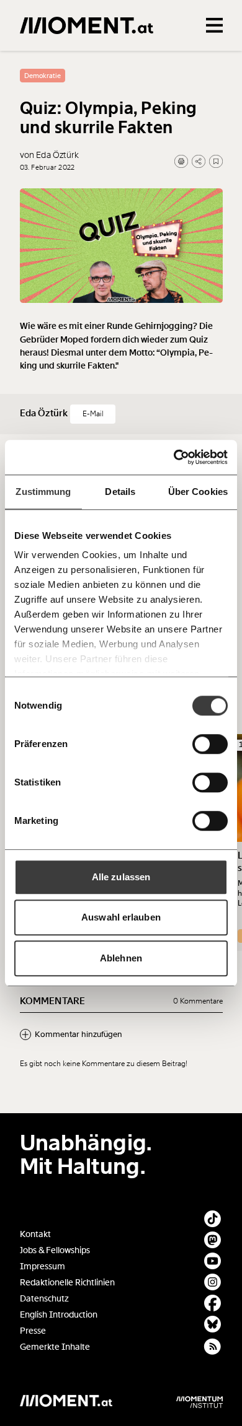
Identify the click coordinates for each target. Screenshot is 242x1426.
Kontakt (35, 1234)
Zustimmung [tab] (43, 491)
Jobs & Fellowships (55, 1250)
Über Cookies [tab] (198, 491)
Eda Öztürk (45, 413)
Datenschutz (44, 1298)
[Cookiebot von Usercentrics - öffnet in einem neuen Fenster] (174, 457)
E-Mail (93, 414)
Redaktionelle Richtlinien (67, 1282)
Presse (33, 1331)
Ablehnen (121, 958)
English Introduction (58, 1315)
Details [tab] (120, 491)
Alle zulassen (121, 877)
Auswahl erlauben (121, 917)
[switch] (210, 744)
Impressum (42, 1266)
